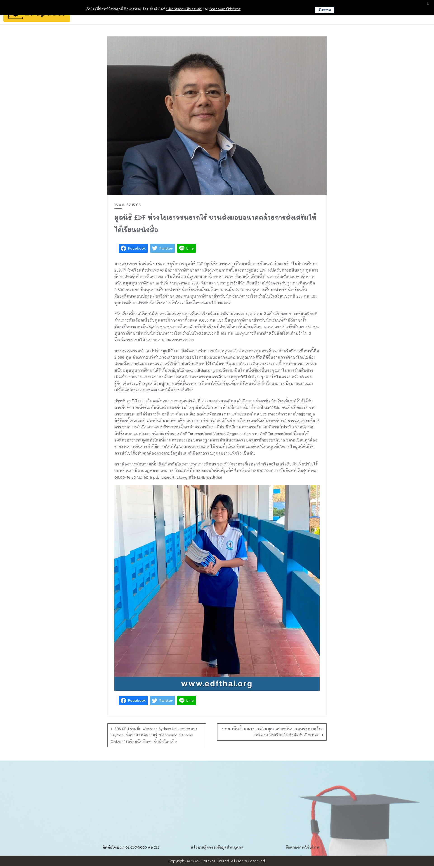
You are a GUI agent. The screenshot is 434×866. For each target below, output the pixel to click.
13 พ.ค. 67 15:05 (127, 205)
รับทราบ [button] (324, 10)
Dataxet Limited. (215, 860)
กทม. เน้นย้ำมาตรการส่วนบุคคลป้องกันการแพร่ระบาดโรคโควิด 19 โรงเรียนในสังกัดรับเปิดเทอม (272, 731)
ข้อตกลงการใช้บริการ (303, 847)
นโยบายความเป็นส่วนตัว (184, 9)
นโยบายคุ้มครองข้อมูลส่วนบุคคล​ (217, 847)
